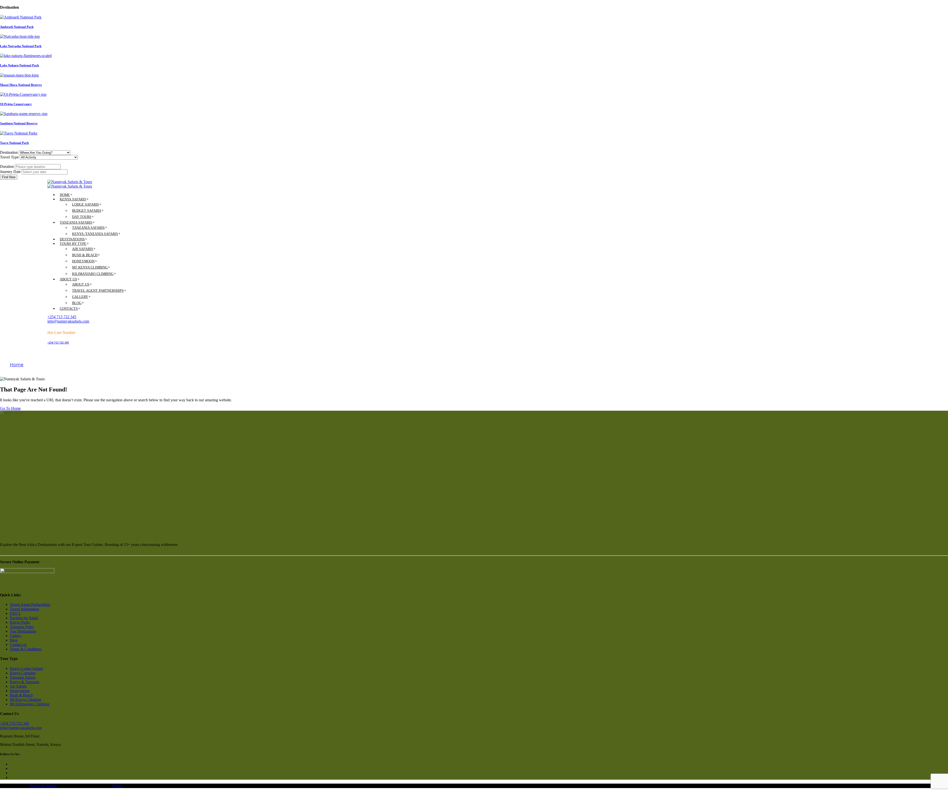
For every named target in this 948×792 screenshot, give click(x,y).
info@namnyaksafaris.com (68, 321)
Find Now (8, 177)
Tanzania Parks (22, 627)
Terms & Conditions (25, 649)
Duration (7, 166)
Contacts (69, 308)
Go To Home (10, 408)
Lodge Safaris (85, 204)
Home (65, 195)
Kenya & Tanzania (24, 682)
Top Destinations (23, 631)
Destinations (72, 239)
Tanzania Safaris (76, 222)
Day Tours (81, 217)
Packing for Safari (24, 618)
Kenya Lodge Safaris (26, 668)
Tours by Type (73, 244)
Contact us (18, 644)
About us (68, 279)
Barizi (117, 786)
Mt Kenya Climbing (90, 267)
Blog (76, 303)
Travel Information (24, 609)
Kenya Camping (23, 673)
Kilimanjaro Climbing (93, 274)
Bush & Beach (85, 255)
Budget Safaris (86, 210)
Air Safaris (82, 249)
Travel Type (9, 157)
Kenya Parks (20, 622)
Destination (9, 152)
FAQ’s (15, 613)
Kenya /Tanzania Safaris (95, 234)
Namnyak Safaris (43, 786)
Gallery (80, 297)
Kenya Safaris (73, 199)
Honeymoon (83, 261)
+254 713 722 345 (61, 317)
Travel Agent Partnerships (98, 290)
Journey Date (10, 172)
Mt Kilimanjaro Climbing (29, 704)
